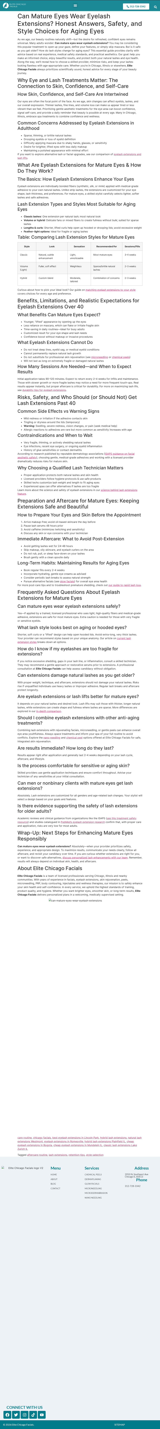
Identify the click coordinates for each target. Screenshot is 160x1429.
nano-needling (51, 737)
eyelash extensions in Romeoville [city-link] (63, 1141)
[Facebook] (7, 1415)
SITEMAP (119, 1424)
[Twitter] (16, 1415)
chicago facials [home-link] (42, 1137)
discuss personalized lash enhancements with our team (95, 857)
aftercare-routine (37, 1154)
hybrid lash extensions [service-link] (113, 1137)
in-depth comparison (48, 711)
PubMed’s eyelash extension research (83, 822)
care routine (25, 1137)
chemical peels (121, 357)
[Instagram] (24, 1415)
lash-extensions (58, 1154)
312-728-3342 (132, 1186)
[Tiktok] (33, 1415)
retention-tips (77, 1154)
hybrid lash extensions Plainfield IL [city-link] (105, 1141)
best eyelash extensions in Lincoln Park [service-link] (75, 1137)
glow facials (67, 581)
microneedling (99, 357)
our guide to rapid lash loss (124, 585)
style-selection (94, 1154)
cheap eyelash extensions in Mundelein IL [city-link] (77, 1145)
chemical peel (74, 737)
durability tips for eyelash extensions (44, 390)
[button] (75, 5)
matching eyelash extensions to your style (110, 289)
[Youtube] (42, 1415)
